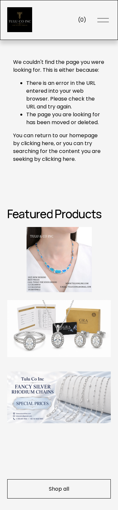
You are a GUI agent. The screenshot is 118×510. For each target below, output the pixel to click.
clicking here (37, 143)
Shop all (59, 489)
